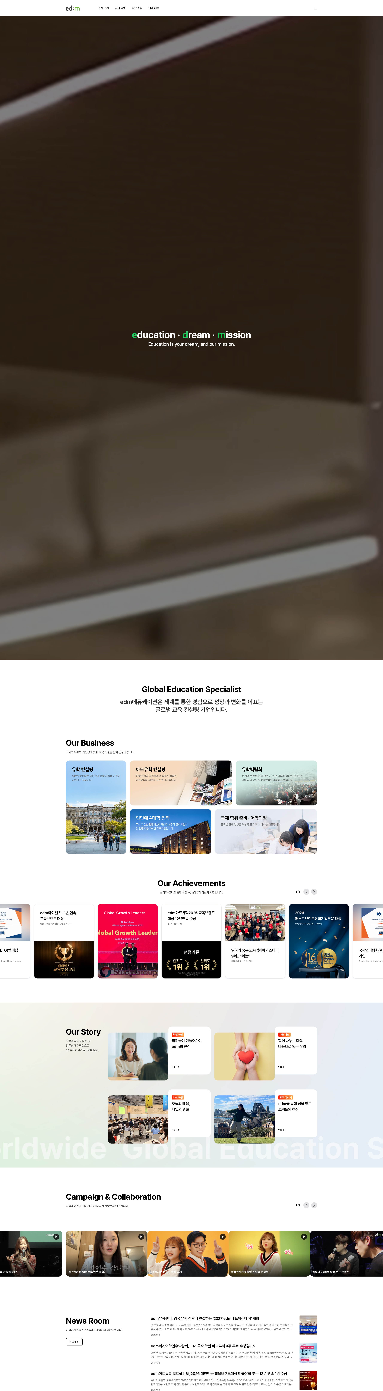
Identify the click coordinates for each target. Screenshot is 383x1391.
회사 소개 (103, 8)
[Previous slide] (306, 892)
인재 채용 (153, 8)
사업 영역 (120, 8)
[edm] (73, 8)
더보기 (73, 1341)
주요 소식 (137, 8)
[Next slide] (314, 892)
